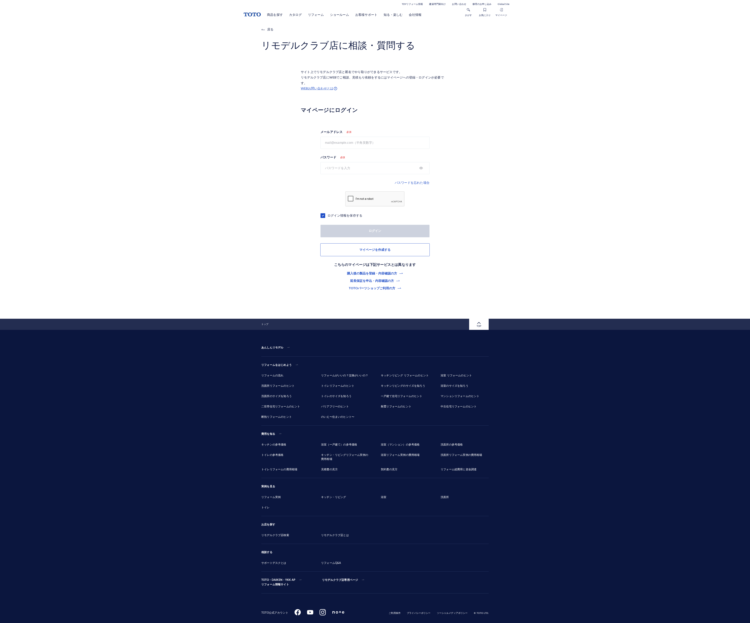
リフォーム (316, 14)
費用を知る (268, 434)
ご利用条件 (395, 613)
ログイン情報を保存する (345, 215)
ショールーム (339, 14)
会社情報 (415, 14)
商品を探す (275, 14)
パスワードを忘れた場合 (412, 182)
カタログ (295, 14)
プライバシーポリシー (418, 613)
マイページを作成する (375, 249)
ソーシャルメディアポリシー (452, 613)
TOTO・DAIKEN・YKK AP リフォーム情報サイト (278, 582)
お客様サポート (366, 14)
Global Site (503, 4)
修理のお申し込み (481, 4)
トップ (264, 324)
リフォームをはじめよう (276, 365)
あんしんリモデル (272, 347)
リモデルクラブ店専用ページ (340, 580)
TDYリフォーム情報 (412, 4)
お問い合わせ (459, 4)
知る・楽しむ (393, 14)
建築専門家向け (437, 4)
